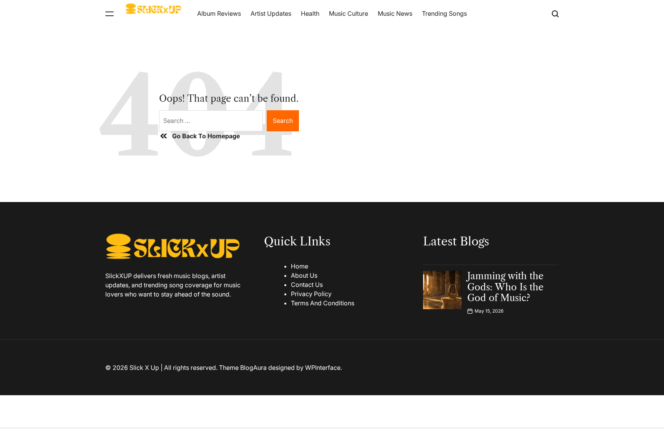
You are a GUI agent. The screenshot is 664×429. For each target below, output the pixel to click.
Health (310, 13)
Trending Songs (444, 13)
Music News (395, 13)
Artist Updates (271, 13)
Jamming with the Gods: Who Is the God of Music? (505, 287)
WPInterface (322, 367)
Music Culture (348, 13)
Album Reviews (219, 13)
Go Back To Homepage (206, 136)
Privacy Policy (311, 294)
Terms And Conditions (322, 303)
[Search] (555, 13)
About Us (304, 275)
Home (299, 266)
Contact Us (307, 284)
